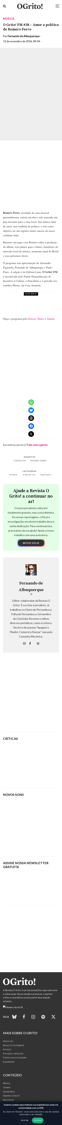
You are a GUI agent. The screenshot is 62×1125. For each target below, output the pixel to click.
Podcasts (45, 475)
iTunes (40, 318)
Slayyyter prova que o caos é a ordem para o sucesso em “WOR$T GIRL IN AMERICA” (41, 750)
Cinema (7, 1087)
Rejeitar (24, 1120)
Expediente (8, 1062)
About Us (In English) (13, 1045)
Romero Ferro (38, 460)
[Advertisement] (31, 697)
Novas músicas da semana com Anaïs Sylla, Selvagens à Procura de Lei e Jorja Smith (30, 845)
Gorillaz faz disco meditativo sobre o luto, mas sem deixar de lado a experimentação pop (41, 764)
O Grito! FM (29, 475)
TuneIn (50, 318)
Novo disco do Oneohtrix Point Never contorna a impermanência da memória (41, 779)
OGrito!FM (20, 460)
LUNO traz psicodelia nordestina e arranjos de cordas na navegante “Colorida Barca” (38, 305)
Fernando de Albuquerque (24, 36)
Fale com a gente (37, 444)
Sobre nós (8, 1041)
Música (8, 18)
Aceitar (37, 1120)
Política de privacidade (14, 1057)
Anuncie (7, 1049)
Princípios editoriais (13, 1053)
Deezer (32, 318)
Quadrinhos (9, 1091)
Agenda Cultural (11, 1095)
